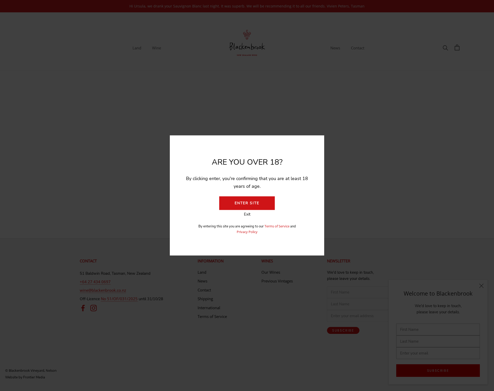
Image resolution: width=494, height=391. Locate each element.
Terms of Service (277, 226)
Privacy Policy (247, 231)
